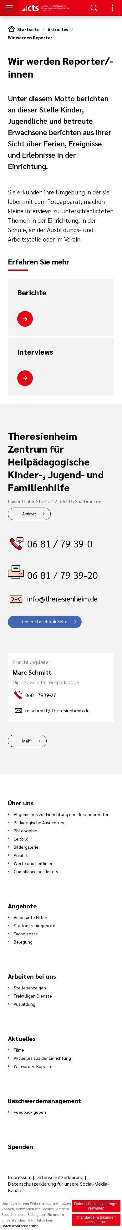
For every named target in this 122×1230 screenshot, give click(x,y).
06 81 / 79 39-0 (60, 543)
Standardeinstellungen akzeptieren (96, 1219)
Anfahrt (29, 513)
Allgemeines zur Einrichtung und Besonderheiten (61, 814)
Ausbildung (24, 1004)
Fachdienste (26, 933)
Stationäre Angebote (34, 925)
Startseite (28, 29)
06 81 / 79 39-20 (62, 575)
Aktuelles (58, 29)
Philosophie (25, 830)
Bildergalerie (26, 847)
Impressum (20, 1177)
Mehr (27, 740)
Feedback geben (30, 1112)
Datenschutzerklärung (59, 1177)
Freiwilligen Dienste (33, 996)
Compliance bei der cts (36, 871)
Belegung (23, 941)
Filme (19, 1050)
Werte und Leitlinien (33, 863)
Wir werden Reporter (30, 37)
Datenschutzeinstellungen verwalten (96, 1206)
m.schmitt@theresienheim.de (57, 710)
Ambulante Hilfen (30, 917)
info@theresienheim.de (62, 598)
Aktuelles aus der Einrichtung (42, 1058)
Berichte (31, 292)
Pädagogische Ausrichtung (40, 822)
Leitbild (21, 838)
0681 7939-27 (40, 695)
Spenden (20, 1146)
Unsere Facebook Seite (45, 621)
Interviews (35, 351)
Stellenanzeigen (30, 987)
